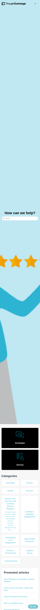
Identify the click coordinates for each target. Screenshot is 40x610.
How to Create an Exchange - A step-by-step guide (18, 589)
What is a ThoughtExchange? (13, 603)
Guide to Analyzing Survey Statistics (16, 596)
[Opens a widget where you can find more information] (33, 606)
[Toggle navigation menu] (35, 3)
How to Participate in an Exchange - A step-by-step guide (19, 580)
